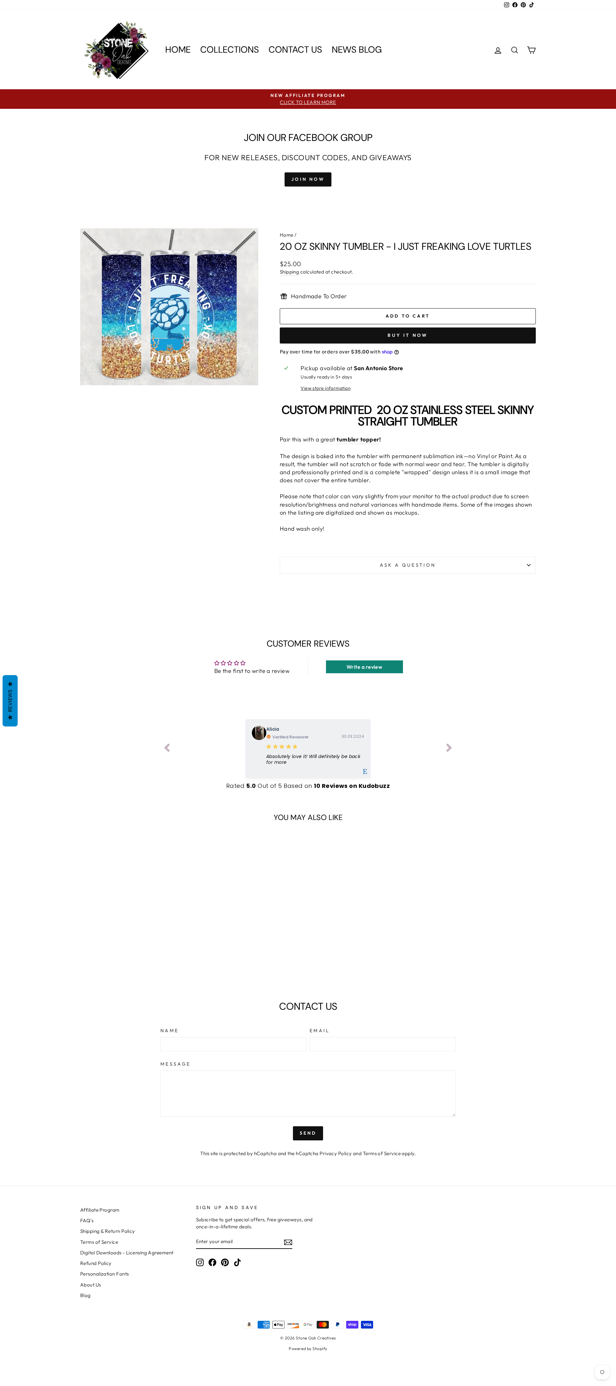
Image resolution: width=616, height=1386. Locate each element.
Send (308, 1133)
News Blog (357, 50)
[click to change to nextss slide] (449, 749)
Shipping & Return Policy (107, 1231)
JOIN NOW (308, 179)
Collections (229, 50)
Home (178, 50)
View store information (326, 388)
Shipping (289, 272)
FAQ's (86, 1220)
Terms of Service (382, 1153)
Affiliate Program (100, 1210)
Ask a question (408, 565)
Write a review (364, 667)
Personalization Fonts (104, 1274)
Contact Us (295, 50)
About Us (90, 1285)
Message (175, 1064)
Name (169, 1030)
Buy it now (408, 335)
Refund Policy (96, 1263)
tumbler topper (358, 439)
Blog (85, 1295)
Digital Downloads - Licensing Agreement (127, 1253)
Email (320, 1030)
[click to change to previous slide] (166, 749)
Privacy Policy (336, 1153)
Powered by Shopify (308, 1348)
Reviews (10, 700)
